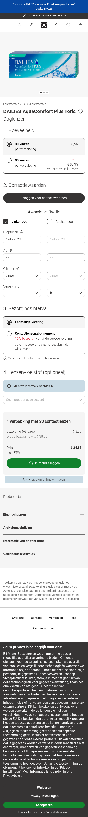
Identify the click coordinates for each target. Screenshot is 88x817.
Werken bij (55, 617)
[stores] (32, 25)
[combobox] (22, 239)
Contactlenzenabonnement (35, 334)
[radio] (44, 146)
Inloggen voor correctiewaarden (44, 198)
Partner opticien (44, 628)
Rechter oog (64, 221)
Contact (36, 617)
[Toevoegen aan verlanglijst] (81, 111)
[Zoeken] (20, 25)
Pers (73, 617)
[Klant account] (56, 25)
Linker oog (19, 221)
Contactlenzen (11, 104)
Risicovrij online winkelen (46, 479)
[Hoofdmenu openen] (7, 25)
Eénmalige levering (29, 322)
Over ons (18, 617)
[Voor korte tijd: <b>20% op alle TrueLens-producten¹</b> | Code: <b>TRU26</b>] (44, 6)
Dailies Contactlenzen (34, 104)
